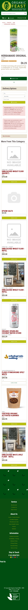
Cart (5, 18)
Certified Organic (14, 519)
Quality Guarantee (14, 536)
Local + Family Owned (14, 517)
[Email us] (11, 557)
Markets (14, 528)
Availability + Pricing (14, 538)
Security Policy (14, 545)
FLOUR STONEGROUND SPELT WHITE (13, 373)
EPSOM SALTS (7, 211)
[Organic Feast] (14, 5)
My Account (14, 505)
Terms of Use (14, 548)
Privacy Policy (14, 543)
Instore (14, 526)
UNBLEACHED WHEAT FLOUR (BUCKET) (13, 172)
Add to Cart (14, 78)
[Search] (25, 13)
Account (11, 18)
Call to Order (14, 382)
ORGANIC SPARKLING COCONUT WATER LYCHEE (11, 332)
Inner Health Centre (14, 524)
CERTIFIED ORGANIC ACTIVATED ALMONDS (10, 414)
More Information (6, 136)
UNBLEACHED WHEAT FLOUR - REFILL (13, 250)
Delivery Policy (14, 541)
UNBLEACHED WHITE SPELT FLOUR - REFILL (12, 456)
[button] (14, 82)
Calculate (14, 102)
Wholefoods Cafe (14, 522)
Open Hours (14, 509)
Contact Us (14, 507)
